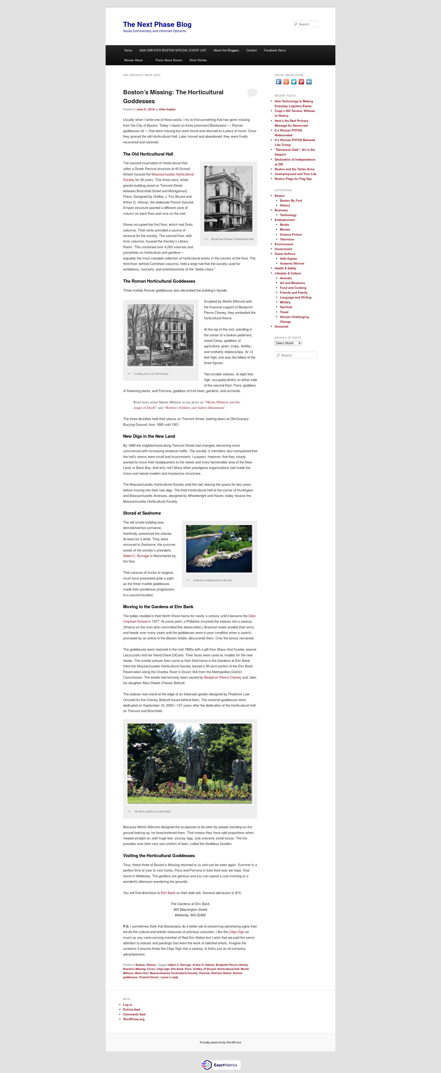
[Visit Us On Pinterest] (301, 84)
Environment (284, 244)
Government (283, 249)
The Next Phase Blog (157, 24)
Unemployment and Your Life (295, 174)
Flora (188, 969)
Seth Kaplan (288, 258)
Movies (285, 229)
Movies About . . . (136, 60)
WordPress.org (133, 1019)
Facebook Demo (275, 50)
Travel (284, 312)
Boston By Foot (291, 200)
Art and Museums (292, 283)
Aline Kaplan (167, 109)
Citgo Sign (236, 931)
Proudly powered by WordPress (220, 1042)
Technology (288, 215)
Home (128, 50)
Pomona (204, 973)
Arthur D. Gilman (203, 965)
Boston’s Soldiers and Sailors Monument (195, 407)
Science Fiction (291, 234)
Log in (127, 1004)
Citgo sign (163, 969)
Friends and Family (294, 292)
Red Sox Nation (221, 973)
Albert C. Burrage (136, 555)
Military (285, 302)
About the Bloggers (226, 50)
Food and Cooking (293, 287)
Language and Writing (295, 297)
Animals (286, 278)
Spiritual (286, 307)
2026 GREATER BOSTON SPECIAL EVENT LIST (172, 50)
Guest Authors (285, 253)
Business (281, 210)
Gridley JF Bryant (204, 969)
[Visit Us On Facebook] (278, 84)
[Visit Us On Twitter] (293, 84)
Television (287, 239)
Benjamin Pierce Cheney (222, 677)
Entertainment (285, 219)
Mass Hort (142, 973)
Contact (251, 50)
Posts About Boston (168, 60)
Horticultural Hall (228, 969)
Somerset (281, 326)
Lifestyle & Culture (288, 273)
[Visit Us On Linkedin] (309, 84)
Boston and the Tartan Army (294, 169)
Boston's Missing (134, 969)
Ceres (151, 969)
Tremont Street (148, 977)
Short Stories (198, 60)
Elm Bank (168, 892)
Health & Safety (285, 268)
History (151, 965)
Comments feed (134, 1014)
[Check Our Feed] (286, 84)
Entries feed (131, 1009)
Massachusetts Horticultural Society (174, 973)
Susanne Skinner (292, 263)
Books (284, 224)
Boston (140, 965)
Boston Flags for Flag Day (293, 178)
